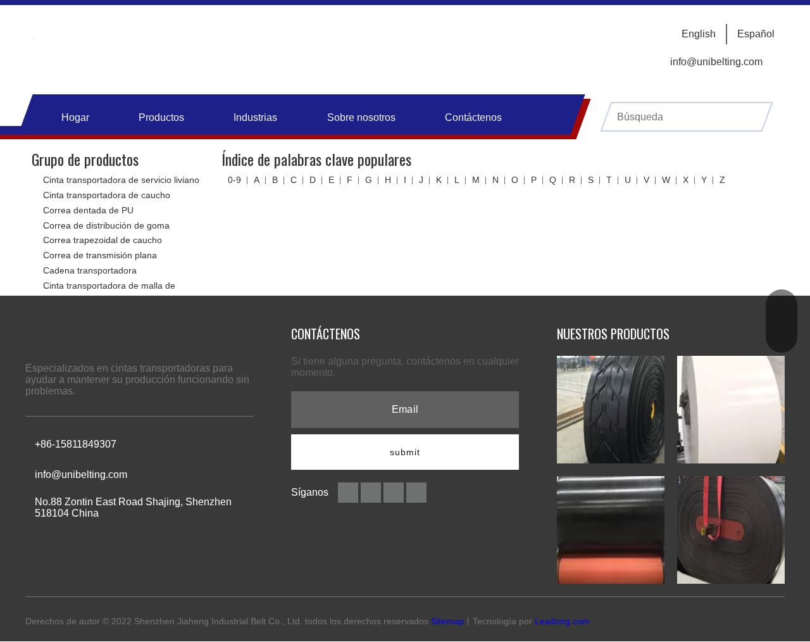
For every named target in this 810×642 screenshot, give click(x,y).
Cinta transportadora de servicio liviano (121, 180)
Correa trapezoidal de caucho (102, 240)
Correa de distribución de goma (106, 225)
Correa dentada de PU (88, 210)
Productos (161, 117)
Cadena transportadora (90, 270)
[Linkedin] (372, 491)
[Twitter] (394, 491)
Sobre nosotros (361, 117)
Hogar (75, 117)
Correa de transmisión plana (100, 255)
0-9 (234, 180)
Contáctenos (473, 117)
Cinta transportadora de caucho (106, 195)
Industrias (255, 117)
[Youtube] (416, 491)
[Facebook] (349, 491)
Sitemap (447, 621)
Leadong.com (562, 621)
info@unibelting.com (716, 61)
